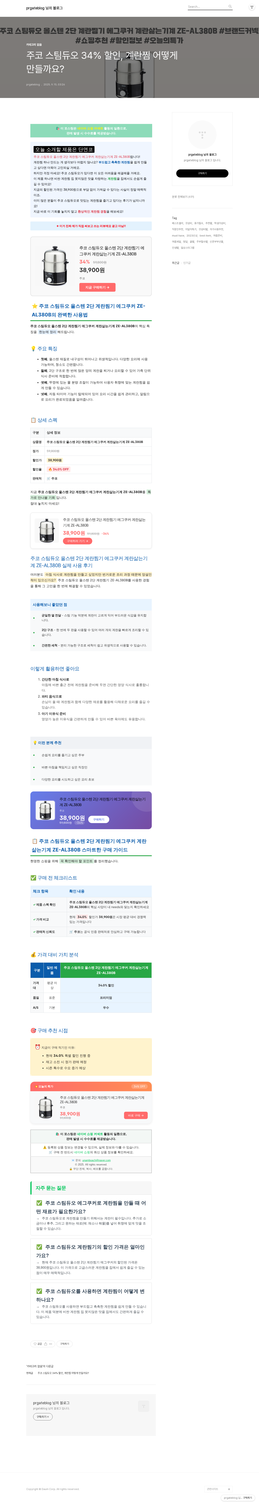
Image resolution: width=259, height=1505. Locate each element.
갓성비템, (203, 229)
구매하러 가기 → (77, 541)
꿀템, (192, 241)
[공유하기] (45, 1344)
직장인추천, (178, 229)
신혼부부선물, (217, 241)
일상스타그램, (188, 247)
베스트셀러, (178, 223)
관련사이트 (212, 1489)
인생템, (175, 247)
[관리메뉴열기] (252, 7)
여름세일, (177, 241)
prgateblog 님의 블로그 (44, 8)
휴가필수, (199, 223)
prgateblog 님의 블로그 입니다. (51, 1408)
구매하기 (98, 819)
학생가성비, (220, 223)
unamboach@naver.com (96, 1160)
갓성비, (189, 223)
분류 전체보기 (183, 196)
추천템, (209, 223)
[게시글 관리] (50, 1344)
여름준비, (218, 235)
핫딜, (185, 241)
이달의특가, (191, 229)
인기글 (187, 262)
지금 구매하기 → (97, 287)
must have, (178, 235)
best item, (206, 235)
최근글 (175, 262)
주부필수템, (202, 241)
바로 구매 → (136, 1115)
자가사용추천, (217, 229)
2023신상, (192, 235)
